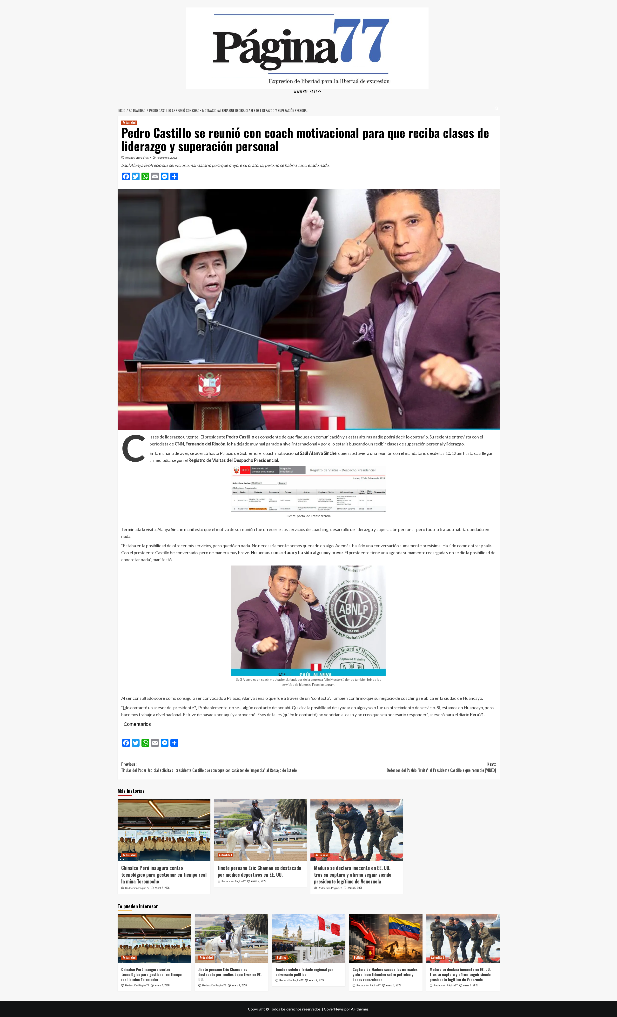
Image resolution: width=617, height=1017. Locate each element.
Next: (441, 767)
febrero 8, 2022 (167, 157)
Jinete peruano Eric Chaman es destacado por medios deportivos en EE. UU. (259, 871)
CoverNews (334, 1009)
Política (281, 957)
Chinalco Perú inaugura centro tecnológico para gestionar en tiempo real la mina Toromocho (164, 874)
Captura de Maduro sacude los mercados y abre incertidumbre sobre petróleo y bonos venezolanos (385, 974)
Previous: (209, 767)
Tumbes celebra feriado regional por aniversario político (304, 972)
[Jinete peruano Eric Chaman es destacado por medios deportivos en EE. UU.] (260, 830)
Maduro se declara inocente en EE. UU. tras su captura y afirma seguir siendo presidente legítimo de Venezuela (352, 874)
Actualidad (129, 122)
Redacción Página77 (138, 157)
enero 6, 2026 (355, 888)
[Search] (497, 108)
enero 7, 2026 (162, 888)
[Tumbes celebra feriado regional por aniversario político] (308, 938)
